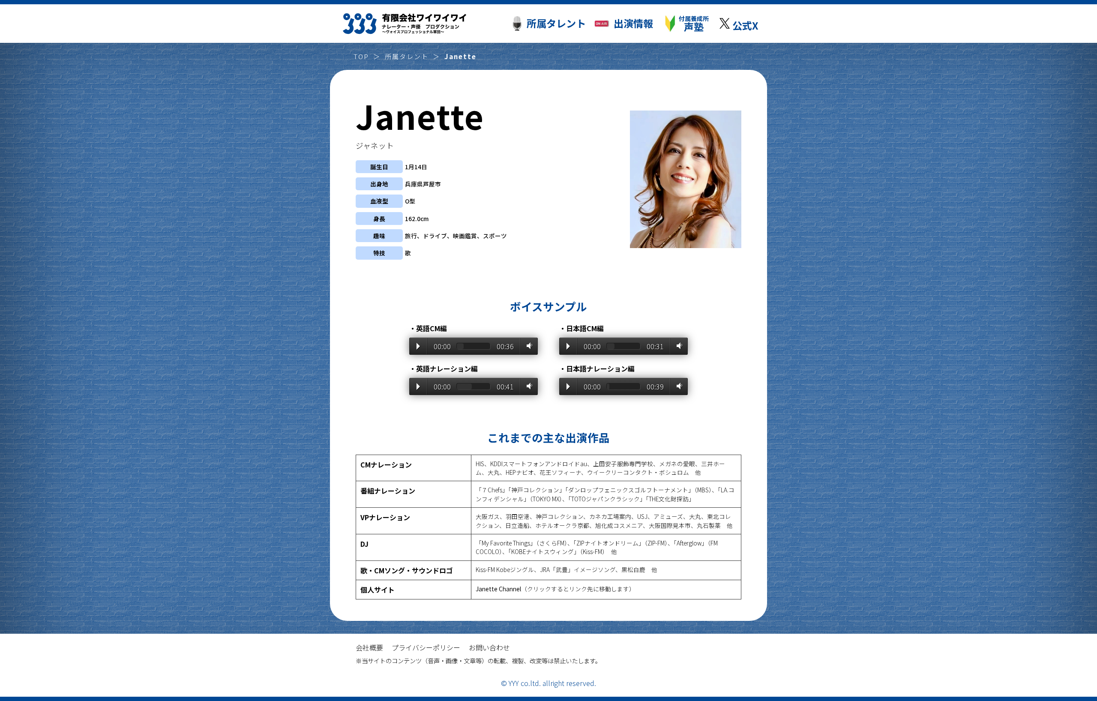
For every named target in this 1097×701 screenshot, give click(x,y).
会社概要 (369, 647)
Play (418, 346)
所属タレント (407, 56)
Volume (528, 346)
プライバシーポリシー (426, 647)
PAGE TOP (1046, 658)
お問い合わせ (489, 647)
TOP (361, 56)
